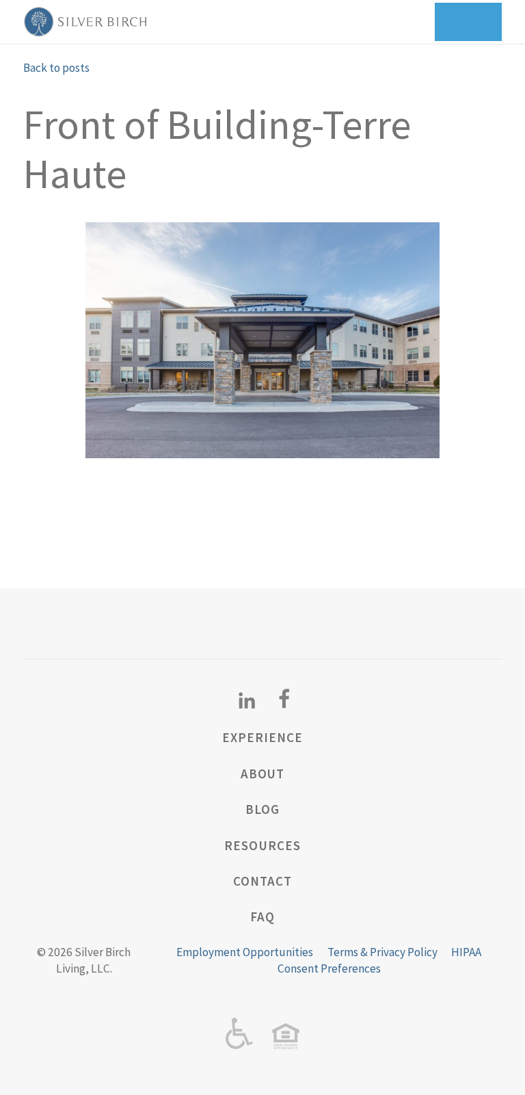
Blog (262, 809)
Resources (262, 845)
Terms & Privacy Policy (382, 952)
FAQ (262, 916)
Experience (262, 737)
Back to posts (56, 67)
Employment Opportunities (244, 952)
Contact (262, 881)
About (263, 773)
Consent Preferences (329, 968)
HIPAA (466, 952)
